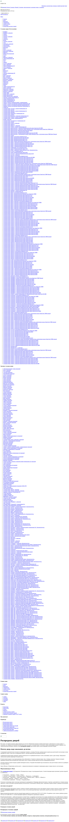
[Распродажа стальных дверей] (8, 812)
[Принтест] (12, 820)
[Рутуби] (20, 820)
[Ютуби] (35, 820)
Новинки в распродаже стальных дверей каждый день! (49, 5)
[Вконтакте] (43, 820)
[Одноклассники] (50, 820)
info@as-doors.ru (4, 14)
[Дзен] (4, 820)
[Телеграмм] (27, 820)
